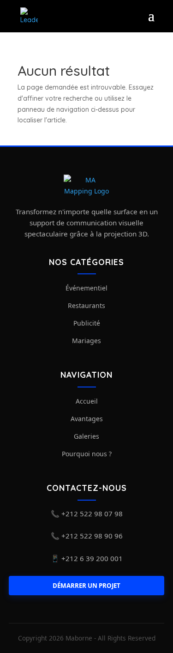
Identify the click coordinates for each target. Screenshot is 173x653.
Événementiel (86, 288)
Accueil (87, 401)
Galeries (86, 436)
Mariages (86, 340)
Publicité (86, 323)
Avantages (87, 418)
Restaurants (86, 305)
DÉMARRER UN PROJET (86, 585)
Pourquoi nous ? (87, 453)
